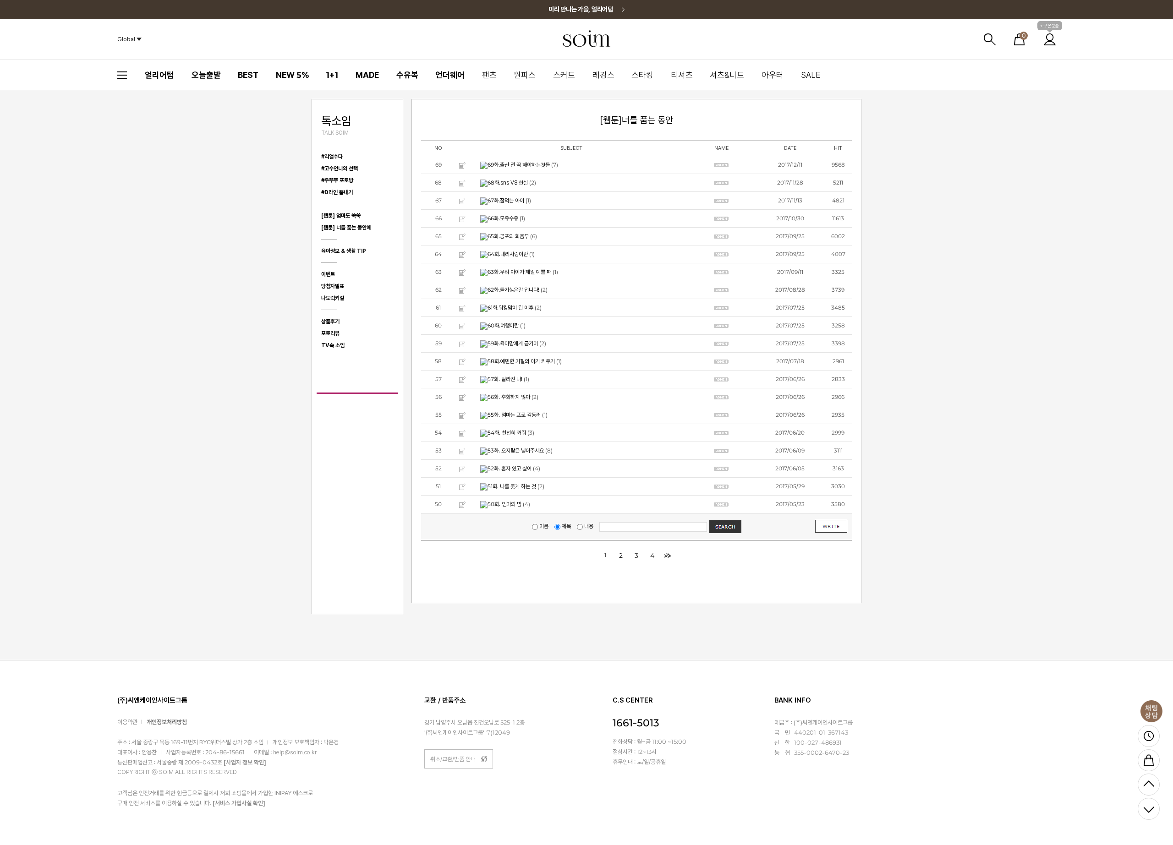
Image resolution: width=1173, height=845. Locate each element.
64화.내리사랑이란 (508, 254)
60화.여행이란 (503, 325)
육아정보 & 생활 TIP (343, 251)
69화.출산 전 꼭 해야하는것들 (519, 165)
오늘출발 (206, 75)
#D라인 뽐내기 (337, 192)
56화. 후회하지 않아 (509, 397)
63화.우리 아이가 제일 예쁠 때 (519, 272)
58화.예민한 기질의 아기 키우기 (521, 361)
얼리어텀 (159, 75)
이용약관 (127, 722)
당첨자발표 (332, 286)
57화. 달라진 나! (505, 379)
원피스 (525, 75)
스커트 (564, 75)
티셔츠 (682, 75)
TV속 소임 (333, 345)
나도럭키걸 (332, 298)
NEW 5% (292, 75)
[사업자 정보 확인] (245, 762)
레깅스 (603, 75)
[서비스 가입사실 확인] (239, 803)
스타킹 (642, 75)
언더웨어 (450, 75)
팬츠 (489, 75)
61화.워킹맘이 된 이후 (510, 308)
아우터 (773, 75)
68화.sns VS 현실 (508, 183)
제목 (566, 526)
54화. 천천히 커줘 (507, 433)
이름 (544, 526)
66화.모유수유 (503, 218)
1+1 (332, 75)
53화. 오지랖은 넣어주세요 (516, 450)
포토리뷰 (330, 333)
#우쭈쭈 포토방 (337, 180)
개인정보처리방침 (167, 722)
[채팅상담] (1151, 711)
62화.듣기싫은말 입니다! (513, 290)
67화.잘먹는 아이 (506, 200)
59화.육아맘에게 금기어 (513, 343)
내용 (589, 526)
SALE (810, 75)
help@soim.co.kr (295, 752)
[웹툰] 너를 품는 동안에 (346, 227)
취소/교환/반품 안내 (453, 759)
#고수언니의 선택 (339, 168)
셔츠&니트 (727, 75)
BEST (248, 75)
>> (667, 555)
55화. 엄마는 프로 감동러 (514, 415)
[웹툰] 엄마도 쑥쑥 (341, 216)
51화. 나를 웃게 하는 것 (512, 486)
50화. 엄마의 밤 (504, 504)
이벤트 (328, 274)
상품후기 (330, 321)
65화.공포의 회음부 (508, 236)
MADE (367, 75)
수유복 (407, 75)
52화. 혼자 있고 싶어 (510, 468)
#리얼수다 (332, 156)
